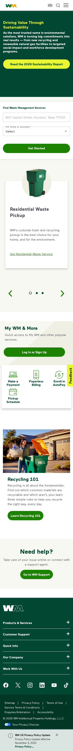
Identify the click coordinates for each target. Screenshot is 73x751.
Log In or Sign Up (34, 352)
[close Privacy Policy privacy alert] (57, 735)
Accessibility (45, 712)
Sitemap (9, 702)
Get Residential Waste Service (31, 254)
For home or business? (18, 126)
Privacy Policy (23, 746)
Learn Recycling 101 (25, 516)
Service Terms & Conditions (22, 707)
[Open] (65, 131)
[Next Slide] (62, 293)
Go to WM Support (36, 574)
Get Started (36, 148)
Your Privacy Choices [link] (25, 724)
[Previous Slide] (10, 293)
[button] (66, 5)
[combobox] (33, 131)
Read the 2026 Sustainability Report (36, 64)
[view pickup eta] (50, 5)
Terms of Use (55, 702)
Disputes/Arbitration (17, 712)
